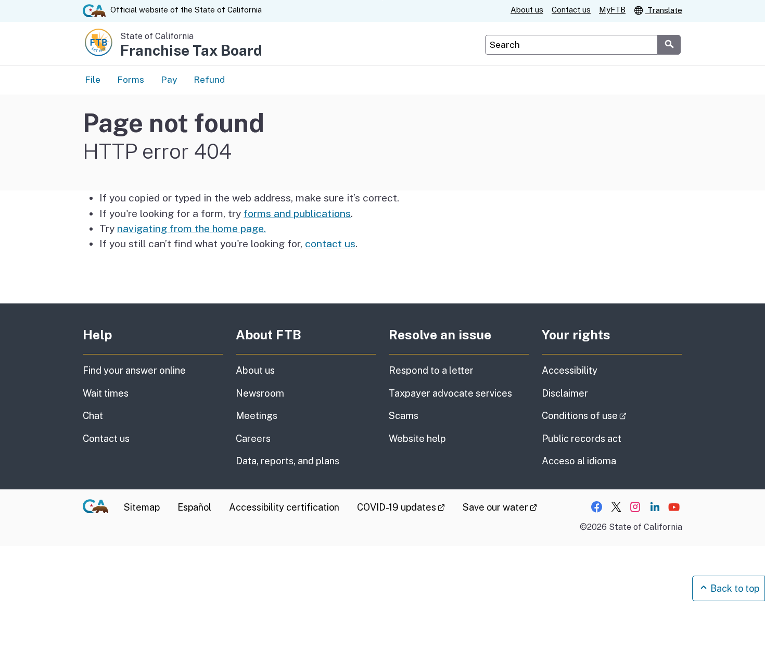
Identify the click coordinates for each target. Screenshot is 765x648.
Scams (403, 415)
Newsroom (260, 393)
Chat (93, 415)
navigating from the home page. (191, 228)
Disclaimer (565, 393)
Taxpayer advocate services (450, 393)
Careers (253, 438)
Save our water (500, 507)
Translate (663, 10)
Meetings (256, 415)
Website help (417, 438)
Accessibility (569, 370)
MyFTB (612, 9)
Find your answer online (134, 370)
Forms (130, 79)
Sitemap (142, 507)
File (92, 79)
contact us (330, 243)
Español (194, 507)
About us (527, 9)
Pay (169, 79)
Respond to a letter (431, 370)
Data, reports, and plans (287, 460)
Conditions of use (612, 415)
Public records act (581, 438)
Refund (209, 79)
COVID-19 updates (401, 507)
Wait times (106, 393)
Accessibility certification (284, 507)
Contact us (571, 9)
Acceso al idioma (579, 460)
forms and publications (297, 213)
